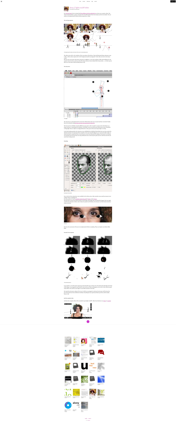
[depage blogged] (76, 379)
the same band (69, 13)
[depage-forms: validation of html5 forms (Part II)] (92, 353)
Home (80, 1)
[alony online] (76, 405)
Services (84, 1)
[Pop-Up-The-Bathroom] (101, 392)
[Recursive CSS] (101, 366)
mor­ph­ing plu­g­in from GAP (81, 199)
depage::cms (89, 420)
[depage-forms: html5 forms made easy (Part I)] (76, 366)
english (86, 418)
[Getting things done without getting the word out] (101, 353)
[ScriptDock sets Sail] (101, 340)
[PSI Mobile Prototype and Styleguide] (76, 340)
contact (95, 1)
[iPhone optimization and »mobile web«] (68, 379)
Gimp (89, 199)
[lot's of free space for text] (92, 366)
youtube (109, 300)
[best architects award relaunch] (68, 353)
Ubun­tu (95, 199)
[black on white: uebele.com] (84, 366)
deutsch (90, 418)
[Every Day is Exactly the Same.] (84, 405)
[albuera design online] (68, 392)
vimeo (104, 300)
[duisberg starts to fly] (101, 379)
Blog (92, 1)
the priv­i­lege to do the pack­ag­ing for (88, 13)
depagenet (173, 1)
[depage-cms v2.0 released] (92, 340)
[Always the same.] (84, 392)
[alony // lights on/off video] (92, 392)
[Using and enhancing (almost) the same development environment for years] (84, 353)
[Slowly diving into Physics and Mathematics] (68, 340)
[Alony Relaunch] (84, 340)
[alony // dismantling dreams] (68, 405)
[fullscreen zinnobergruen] (84, 379)
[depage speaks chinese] (76, 392)
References (88, 1)
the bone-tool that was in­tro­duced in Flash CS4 (85, 123)
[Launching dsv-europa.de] (76, 353)
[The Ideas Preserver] (68, 366)
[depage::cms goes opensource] (92, 379)
